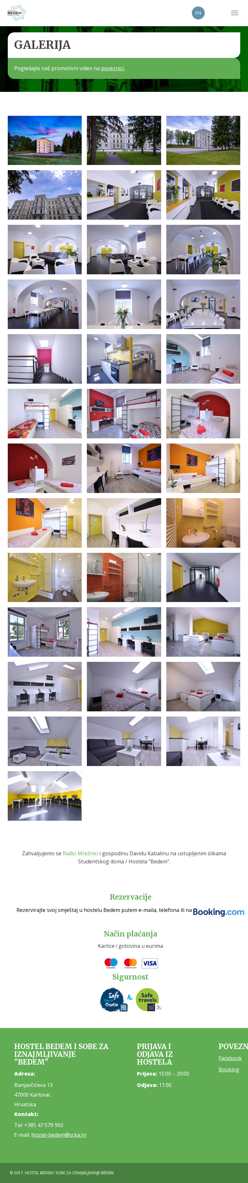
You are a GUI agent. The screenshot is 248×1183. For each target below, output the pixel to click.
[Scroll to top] (227, 1162)
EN (198, 13)
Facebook (230, 1058)
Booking (229, 1069)
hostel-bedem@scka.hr (59, 1134)
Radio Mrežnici (80, 853)
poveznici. (113, 68)
